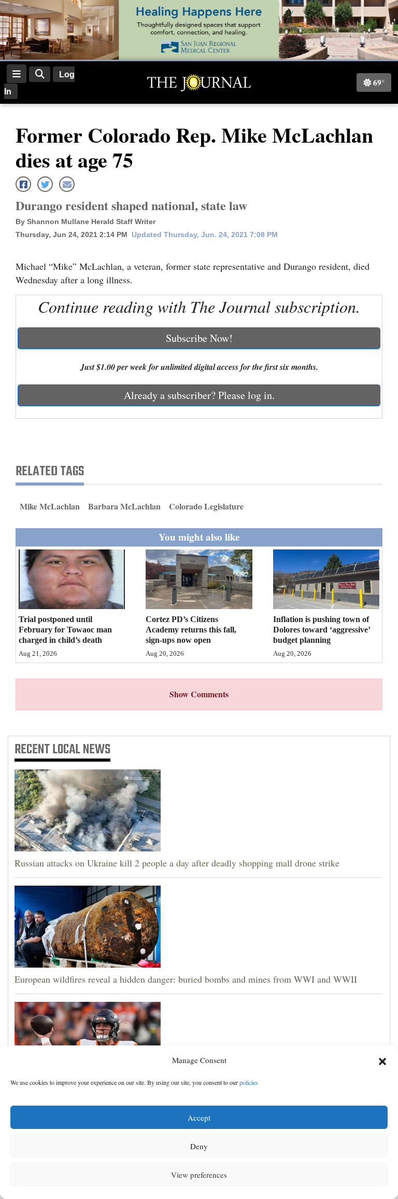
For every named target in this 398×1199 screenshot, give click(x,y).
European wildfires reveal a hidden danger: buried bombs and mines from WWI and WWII (186, 979)
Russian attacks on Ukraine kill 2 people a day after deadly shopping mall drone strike (177, 863)
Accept (199, 1117)
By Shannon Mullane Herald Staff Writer (85, 221)
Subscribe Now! (199, 338)
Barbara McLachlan (124, 506)
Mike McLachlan (50, 506)
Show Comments (199, 694)
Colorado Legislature (206, 506)
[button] (382, 1060)
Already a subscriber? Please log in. (199, 395)
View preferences (199, 1174)
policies (248, 1082)
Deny (199, 1146)
